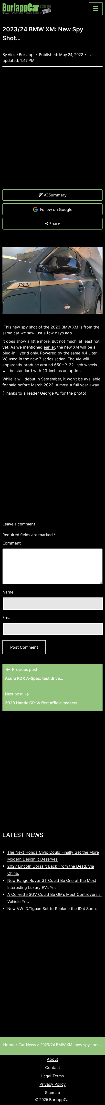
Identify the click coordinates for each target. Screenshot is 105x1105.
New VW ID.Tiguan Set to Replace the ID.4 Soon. (52, 908)
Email (7, 617)
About (52, 1059)
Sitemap (52, 1092)
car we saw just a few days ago (42, 332)
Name (7, 592)
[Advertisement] (52, 131)
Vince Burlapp (21, 54)
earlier (49, 347)
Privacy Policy (53, 1084)
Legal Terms (52, 1075)
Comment (11, 543)
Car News (27, 1044)
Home (8, 1044)
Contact (52, 1067)
